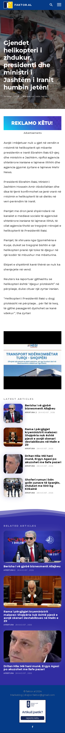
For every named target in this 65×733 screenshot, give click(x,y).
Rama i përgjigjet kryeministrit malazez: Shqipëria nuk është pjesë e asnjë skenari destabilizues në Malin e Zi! (42, 436)
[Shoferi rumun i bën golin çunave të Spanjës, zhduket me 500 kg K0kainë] (13, 487)
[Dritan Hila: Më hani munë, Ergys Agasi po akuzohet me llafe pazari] (13, 463)
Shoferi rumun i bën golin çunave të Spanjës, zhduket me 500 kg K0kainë (42, 484)
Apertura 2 (31, 412)
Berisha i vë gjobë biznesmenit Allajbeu (40, 407)
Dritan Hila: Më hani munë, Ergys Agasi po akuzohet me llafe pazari (43, 459)
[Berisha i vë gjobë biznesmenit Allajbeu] (13, 413)
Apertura (30, 449)
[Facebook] (32, 727)
